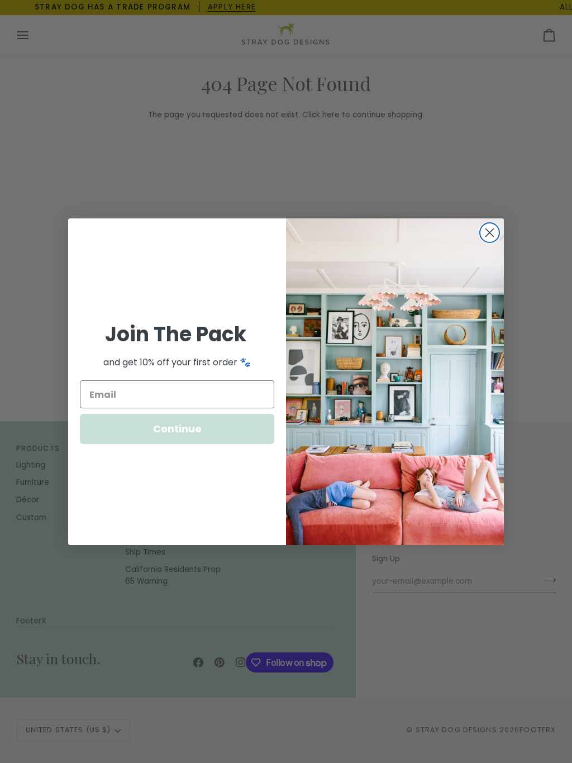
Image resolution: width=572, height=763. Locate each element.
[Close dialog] (489, 232)
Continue (177, 429)
